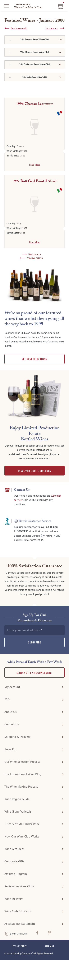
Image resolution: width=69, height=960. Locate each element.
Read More (34, 164)
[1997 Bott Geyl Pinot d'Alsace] (34, 204)
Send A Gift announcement (34, 672)
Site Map (49, 945)
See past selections (34, 359)
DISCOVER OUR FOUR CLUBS (34, 471)
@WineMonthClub (18, 934)
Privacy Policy (19, 945)
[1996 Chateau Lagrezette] (34, 127)
